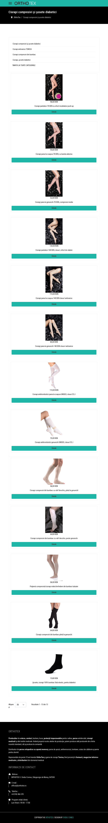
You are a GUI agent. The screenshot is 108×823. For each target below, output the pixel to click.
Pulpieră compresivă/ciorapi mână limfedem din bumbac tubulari (54, 586)
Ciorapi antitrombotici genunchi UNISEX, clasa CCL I (54, 442)
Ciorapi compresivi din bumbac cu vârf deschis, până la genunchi (54, 490)
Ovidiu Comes (68, 817)
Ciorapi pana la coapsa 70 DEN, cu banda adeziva (54, 154)
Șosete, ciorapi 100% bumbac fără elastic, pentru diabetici (54, 682)
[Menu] (10, 3)
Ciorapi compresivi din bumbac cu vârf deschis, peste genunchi (54, 538)
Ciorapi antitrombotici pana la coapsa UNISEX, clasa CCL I (54, 394)
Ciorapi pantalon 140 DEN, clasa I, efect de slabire (54, 250)
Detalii (54, 112)
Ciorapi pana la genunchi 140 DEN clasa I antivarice (54, 346)
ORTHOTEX (49, 817)
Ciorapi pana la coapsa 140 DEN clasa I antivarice (54, 298)
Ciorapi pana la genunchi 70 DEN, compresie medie (54, 202)
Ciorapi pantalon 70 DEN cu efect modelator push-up (54, 106)
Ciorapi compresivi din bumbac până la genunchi (54, 634)
